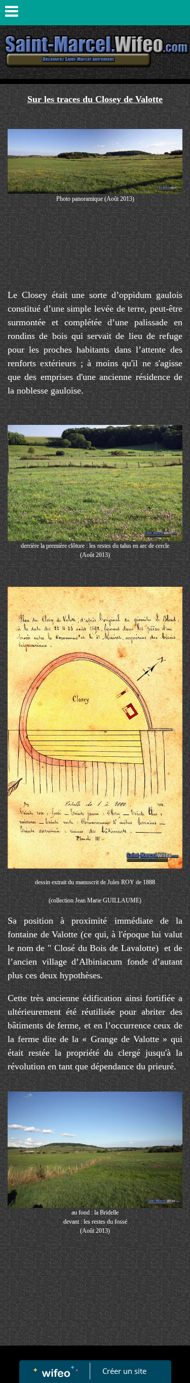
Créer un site (124, 1371)
